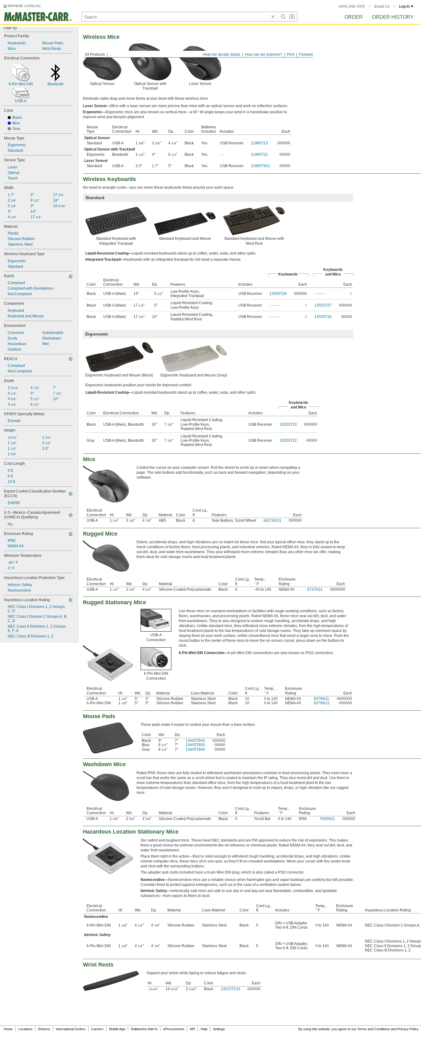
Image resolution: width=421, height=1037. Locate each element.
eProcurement (173, 1029)
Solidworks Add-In (144, 1029)
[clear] (273, 16)
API (192, 1029)
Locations (25, 1029)
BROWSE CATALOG (24, 6)
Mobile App (117, 1029)
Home (8, 1029)
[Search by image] (292, 17)
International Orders (71, 1029)
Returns (44, 1029)
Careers (97, 1029)
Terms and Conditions (373, 1029)
